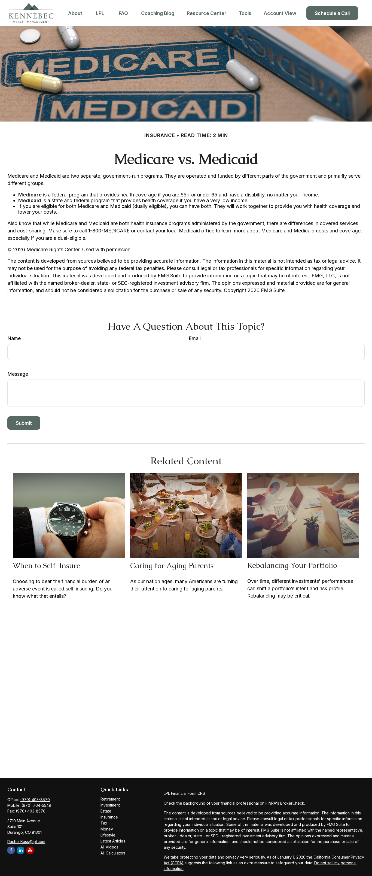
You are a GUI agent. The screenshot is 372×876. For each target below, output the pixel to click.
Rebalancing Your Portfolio (292, 565)
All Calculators (113, 853)
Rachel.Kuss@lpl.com (26, 841)
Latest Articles (112, 841)
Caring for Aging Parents (172, 565)
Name (14, 338)
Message (17, 374)
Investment (110, 805)
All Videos (109, 847)
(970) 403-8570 (35, 799)
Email (195, 338)
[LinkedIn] (20, 850)
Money (106, 829)
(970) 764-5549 (36, 805)
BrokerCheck (292, 803)
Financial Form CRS (188, 793)
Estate (105, 811)
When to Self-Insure (46, 565)
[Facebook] (11, 850)
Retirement (110, 799)
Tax (103, 823)
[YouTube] (30, 850)
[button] (75, 13)
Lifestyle (107, 835)
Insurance (109, 817)
